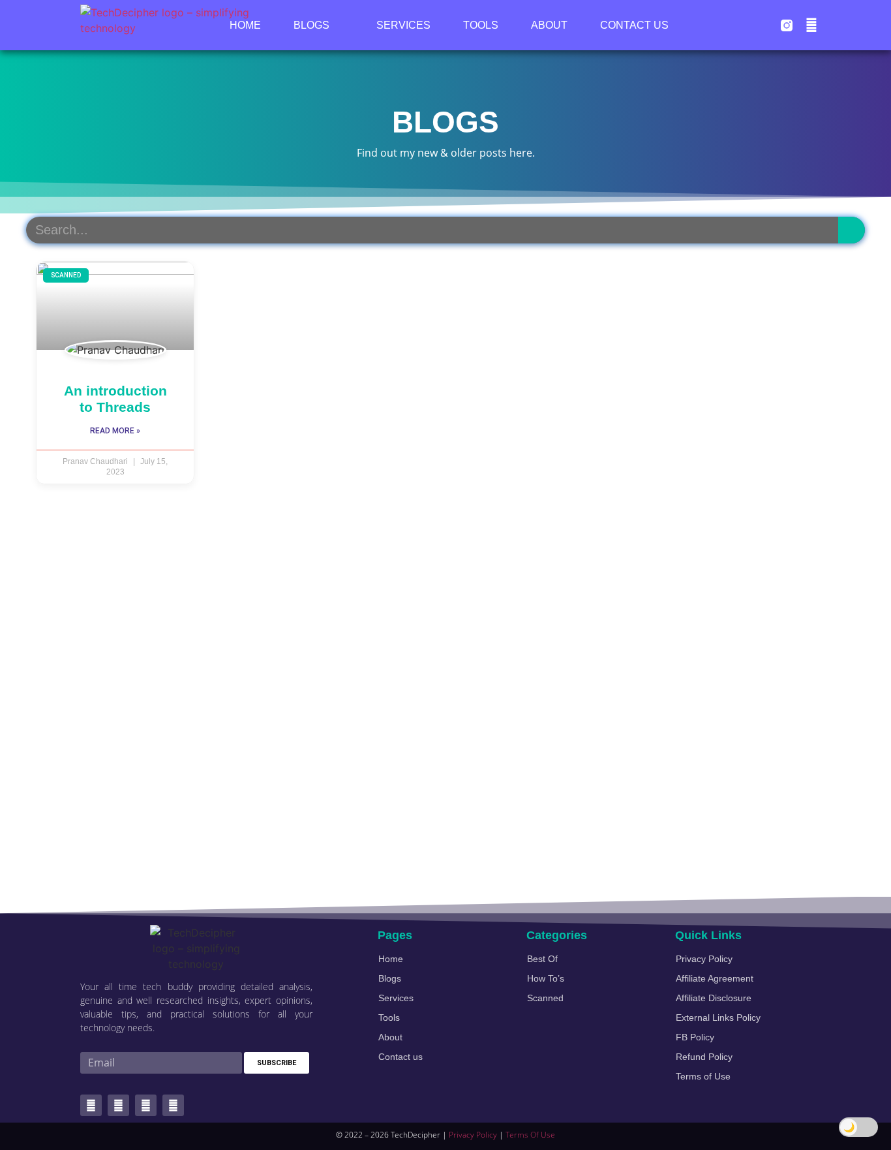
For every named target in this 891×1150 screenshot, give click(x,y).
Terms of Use (703, 1076)
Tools (480, 25)
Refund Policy (704, 1056)
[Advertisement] (417, 698)
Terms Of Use (530, 1134)
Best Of (542, 959)
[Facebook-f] (118, 1105)
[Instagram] (173, 1105)
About (549, 25)
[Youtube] (811, 25)
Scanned (545, 998)
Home (245, 25)
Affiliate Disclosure (713, 998)
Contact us (634, 25)
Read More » (115, 430)
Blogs (311, 25)
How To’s (545, 978)
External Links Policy (718, 1017)
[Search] (851, 230)
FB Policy (695, 1037)
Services (403, 25)
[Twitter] (91, 1105)
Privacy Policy (704, 959)
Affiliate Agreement (714, 978)
